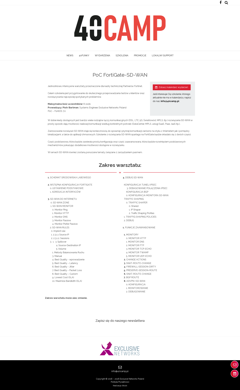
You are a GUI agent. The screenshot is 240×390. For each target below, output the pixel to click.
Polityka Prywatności (120, 382)
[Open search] (226, 2)
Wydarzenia (102, 55)
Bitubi (124, 386)
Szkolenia (122, 55)
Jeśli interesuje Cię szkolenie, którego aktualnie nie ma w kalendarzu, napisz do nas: (172, 98)
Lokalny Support (163, 55)
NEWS (70, 55)
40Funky (84, 55)
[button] (172, 87)
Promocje (140, 55)
